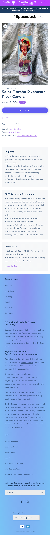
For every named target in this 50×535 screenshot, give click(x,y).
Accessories (9, 286)
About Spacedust (12, 441)
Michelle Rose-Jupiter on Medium (19, 474)
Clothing (8, 297)
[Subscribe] (42, 492)
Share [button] (7, 118)
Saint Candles (15, 129)
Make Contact (11, 266)
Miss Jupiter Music (12, 469)
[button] (3, 16)
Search (8, 458)
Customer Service (12, 447)
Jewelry (8, 302)
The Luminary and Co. (27, 135)
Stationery (9, 313)
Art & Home (14, 132)
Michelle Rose (27, 362)
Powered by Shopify (30, 531)
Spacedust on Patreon (14, 463)
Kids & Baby (10, 308)
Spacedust (22, 531)
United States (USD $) (23, 518)
